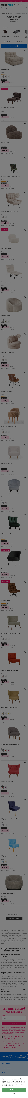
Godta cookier (14, 1089)
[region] (14, 1087)
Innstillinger (14, 1094)
